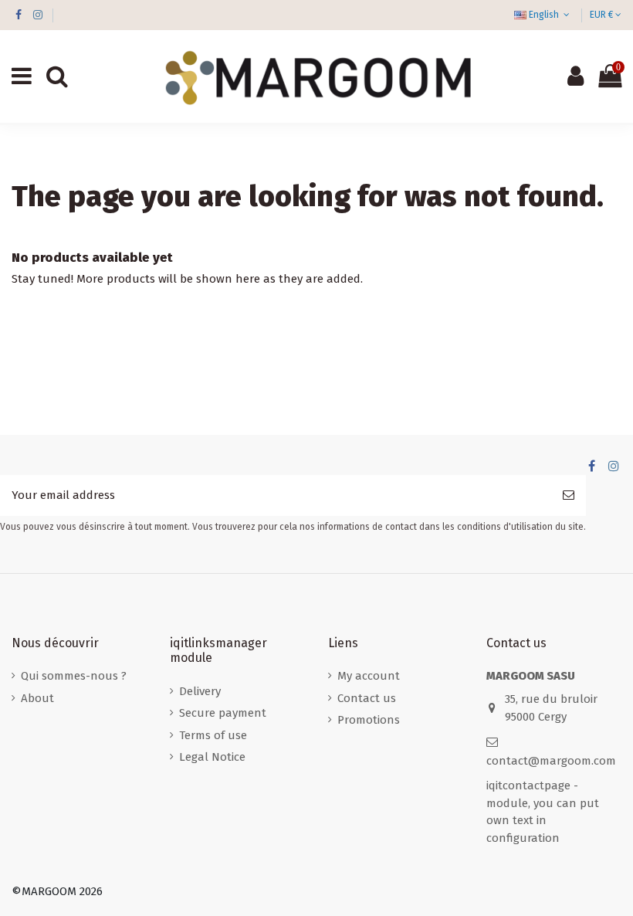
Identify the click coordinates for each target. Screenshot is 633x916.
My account (368, 676)
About (37, 698)
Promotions (368, 720)
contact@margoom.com (551, 761)
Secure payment (222, 713)
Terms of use (213, 735)
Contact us (366, 698)
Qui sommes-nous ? (74, 676)
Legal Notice (212, 757)
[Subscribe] (568, 495)
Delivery (200, 691)
